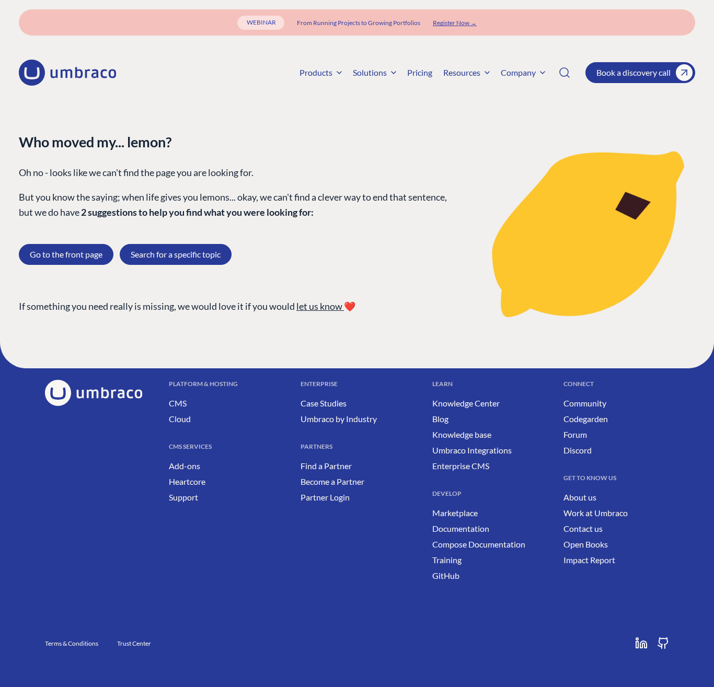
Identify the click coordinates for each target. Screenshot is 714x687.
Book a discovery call (633, 72)
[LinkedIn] (641, 643)
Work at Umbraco (595, 513)
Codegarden (585, 419)
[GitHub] (663, 643)
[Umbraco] (67, 73)
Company (518, 72)
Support (183, 497)
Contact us (583, 528)
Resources (461, 72)
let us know (320, 306)
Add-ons (184, 466)
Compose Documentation (478, 544)
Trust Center (134, 643)
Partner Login (325, 497)
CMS (178, 403)
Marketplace (455, 513)
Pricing (419, 72)
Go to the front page (66, 254)
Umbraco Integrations (472, 450)
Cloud (180, 419)
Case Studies (324, 403)
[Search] (564, 72)
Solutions (370, 72)
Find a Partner (326, 466)
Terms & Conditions (71, 643)
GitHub (445, 575)
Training (447, 560)
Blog (440, 419)
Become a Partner (332, 481)
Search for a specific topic (176, 254)
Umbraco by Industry (339, 419)
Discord (577, 450)
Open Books (585, 544)
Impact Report (589, 560)
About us (579, 497)
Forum (575, 434)
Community (584, 403)
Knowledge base (461, 434)
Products (316, 72)
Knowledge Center (466, 403)
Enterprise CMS (460, 466)
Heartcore (187, 481)
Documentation (460, 528)
